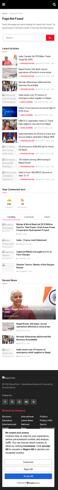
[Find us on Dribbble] (33, 402)
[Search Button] (54, 4)
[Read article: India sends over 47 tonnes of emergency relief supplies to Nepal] (9, 99)
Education (7, 420)
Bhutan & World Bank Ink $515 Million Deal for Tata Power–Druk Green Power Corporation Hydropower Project (35, 227)
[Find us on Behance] (26, 402)
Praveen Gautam (27, 63)
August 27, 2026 (43, 141)
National (25, 424)
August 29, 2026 (43, 63)
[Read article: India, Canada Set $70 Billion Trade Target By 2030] (9, 60)
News (23, 428)
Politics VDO (46, 420)
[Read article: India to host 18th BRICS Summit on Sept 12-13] (9, 176)
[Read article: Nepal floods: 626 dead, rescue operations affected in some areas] (9, 73)
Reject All (28, 469)
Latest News (27, 420)
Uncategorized (47, 428)
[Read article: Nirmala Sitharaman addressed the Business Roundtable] (9, 86)
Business (6, 416)
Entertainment (9, 424)
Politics (44, 416)
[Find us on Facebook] (5, 402)
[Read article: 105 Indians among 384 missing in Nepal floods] (9, 163)
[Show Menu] (3, 4)
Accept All (28, 476)
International (27, 416)
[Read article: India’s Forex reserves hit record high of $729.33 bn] (9, 112)
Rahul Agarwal (27, 102)
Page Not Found (16, 14)
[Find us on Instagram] (19, 402)
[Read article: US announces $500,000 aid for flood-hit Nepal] (9, 150)
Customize (28, 462)
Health (5, 428)
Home (4, 14)
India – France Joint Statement (31, 240)
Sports (43, 424)
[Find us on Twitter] (12, 402)
